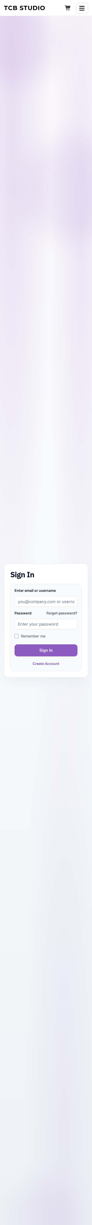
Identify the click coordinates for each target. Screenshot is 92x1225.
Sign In (46, 650)
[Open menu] (82, 8)
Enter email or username (35, 590)
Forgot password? (61, 613)
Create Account (46, 664)
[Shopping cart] (68, 8)
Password (23, 613)
